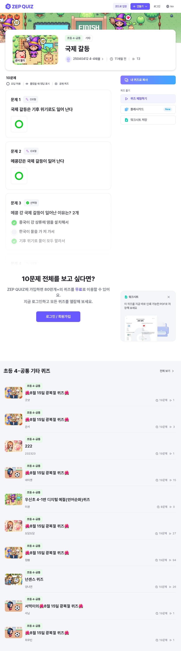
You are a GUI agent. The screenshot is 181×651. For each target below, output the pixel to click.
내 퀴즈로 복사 (139, 80)
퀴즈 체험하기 (138, 98)
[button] (148, 316)
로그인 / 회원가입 (58, 316)
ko (172, 6)
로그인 (157, 6)
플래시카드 (150, 109)
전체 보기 (165, 371)
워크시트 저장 (138, 120)
